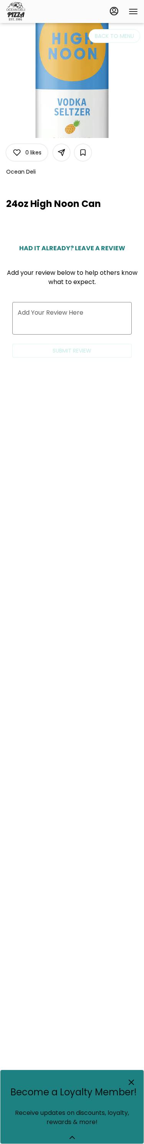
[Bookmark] (82, 152)
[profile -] (114, 11)
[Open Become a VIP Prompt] (72, 1137)
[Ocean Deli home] (40, 11)
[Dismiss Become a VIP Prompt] (131, 1082)
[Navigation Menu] (133, 11)
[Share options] (61, 152)
